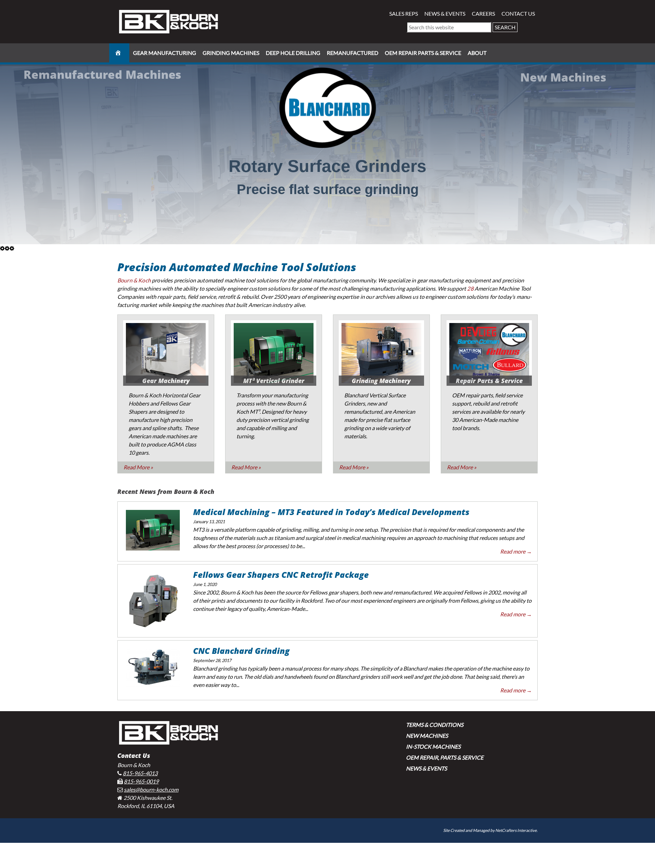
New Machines (427, 735)
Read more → (516, 551)
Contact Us (518, 13)
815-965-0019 (141, 781)
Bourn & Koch (134, 280)
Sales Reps (403, 13)
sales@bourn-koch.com (151, 789)
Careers (483, 13)
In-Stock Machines (433, 746)
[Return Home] (168, 21)
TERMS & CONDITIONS (434, 724)
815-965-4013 (140, 773)
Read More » (138, 467)
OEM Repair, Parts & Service (444, 757)
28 (470, 288)
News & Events (444, 13)
